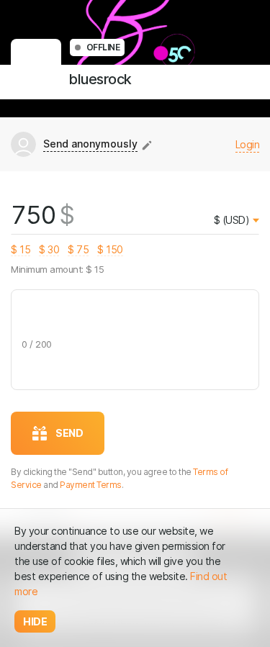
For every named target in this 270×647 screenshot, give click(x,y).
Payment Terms (91, 484)
